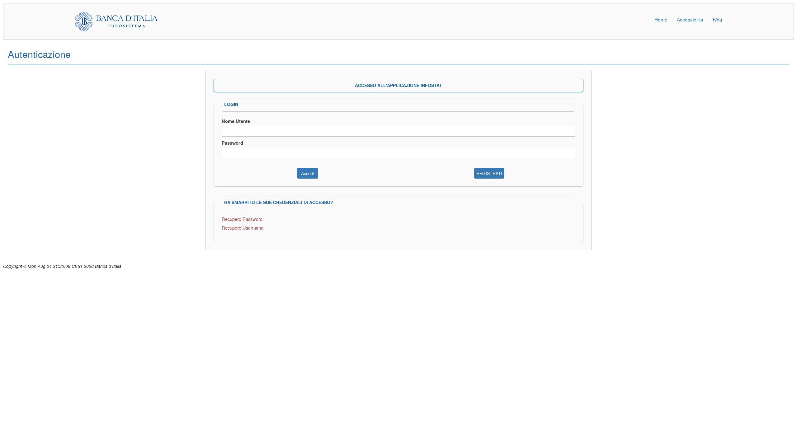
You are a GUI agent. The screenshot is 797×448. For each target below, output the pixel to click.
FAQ (717, 19)
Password (232, 143)
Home (660, 19)
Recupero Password (242, 219)
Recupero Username (242, 227)
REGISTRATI (489, 173)
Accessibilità (690, 19)
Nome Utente (236, 121)
